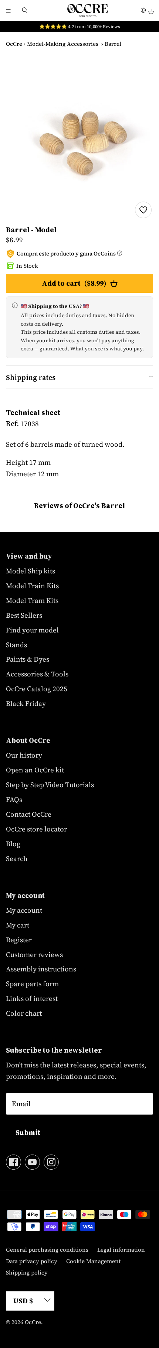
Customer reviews (34, 954)
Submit (28, 1132)
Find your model (32, 630)
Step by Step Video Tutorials (50, 784)
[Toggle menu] (8, 10)
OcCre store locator (36, 829)
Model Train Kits (32, 585)
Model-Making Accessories (62, 44)
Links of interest (32, 998)
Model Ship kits (30, 571)
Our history (24, 755)
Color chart (24, 1013)
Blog (13, 843)
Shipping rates (30, 377)
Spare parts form (32, 983)
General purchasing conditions (47, 1249)
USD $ (23, 1301)
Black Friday (26, 703)
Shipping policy (27, 1272)
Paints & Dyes (27, 659)
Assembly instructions (41, 969)
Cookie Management (93, 1261)
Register (19, 939)
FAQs (14, 799)
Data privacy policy (31, 1261)
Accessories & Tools (37, 674)
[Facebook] (13, 1162)
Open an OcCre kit (35, 770)
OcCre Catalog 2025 (36, 688)
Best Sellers (24, 615)
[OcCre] (87, 10)
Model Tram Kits (32, 600)
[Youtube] (32, 1162)
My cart (17, 925)
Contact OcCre (28, 814)
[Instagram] (51, 1162)
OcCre (14, 44)
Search (17, 858)
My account (24, 910)
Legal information (121, 1249)
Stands (16, 644)
